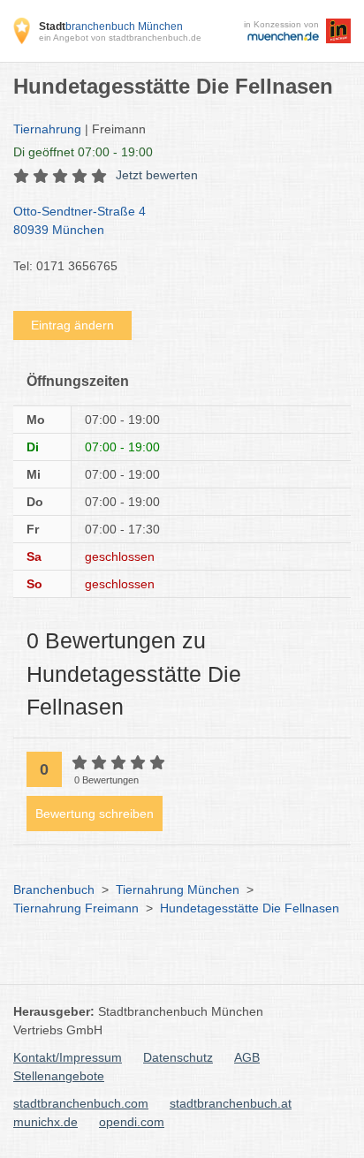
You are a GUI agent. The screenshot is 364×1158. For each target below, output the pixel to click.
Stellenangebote (58, 1076)
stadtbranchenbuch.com (80, 1103)
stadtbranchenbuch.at (231, 1103)
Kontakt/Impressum (67, 1057)
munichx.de (45, 1122)
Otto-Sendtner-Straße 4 (79, 220)
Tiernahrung (47, 129)
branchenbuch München (111, 26)
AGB (247, 1057)
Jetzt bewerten (157, 175)
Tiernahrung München (177, 889)
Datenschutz (178, 1057)
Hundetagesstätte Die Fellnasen (249, 908)
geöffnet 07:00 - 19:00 (83, 152)
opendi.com (131, 1122)
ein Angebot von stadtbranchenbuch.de (120, 37)
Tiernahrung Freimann (76, 908)
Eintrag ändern (72, 325)
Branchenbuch (54, 889)
